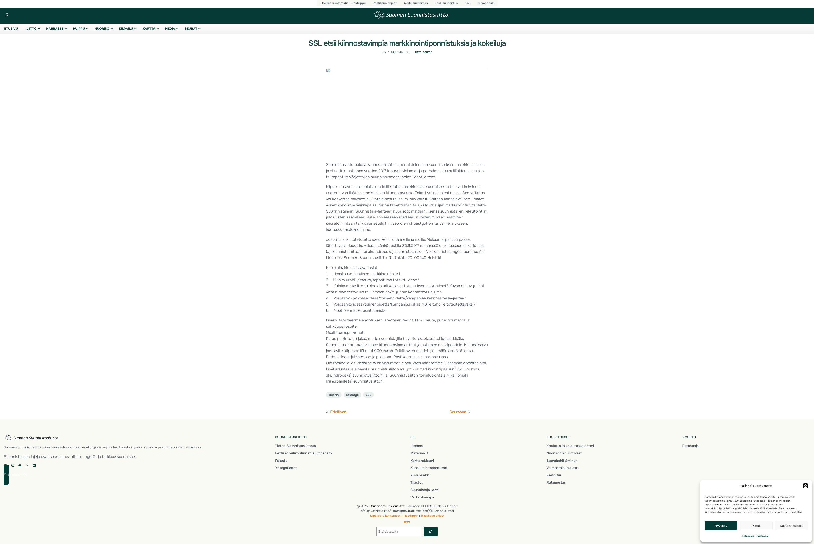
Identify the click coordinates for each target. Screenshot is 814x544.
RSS (407, 522)
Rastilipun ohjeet (432, 516)
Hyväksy (721, 525)
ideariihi (334, 395)
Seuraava (457, 412)
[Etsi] (430, 532)
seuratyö (352, 395)
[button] (805, 486)
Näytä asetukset (791, 525)
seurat (427, 52)
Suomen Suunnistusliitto (387, 506)
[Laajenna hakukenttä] (7, 15)
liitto (418, 52)
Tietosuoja (748, 536)
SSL (368, 395)
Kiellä (756, 525)
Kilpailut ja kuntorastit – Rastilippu (394, 516)
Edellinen (338, 412)
